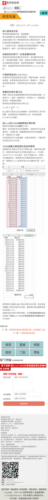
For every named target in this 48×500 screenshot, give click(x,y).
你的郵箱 (7, 394)
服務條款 (42, 489)
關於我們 (5, 489)
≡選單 (43, 13)
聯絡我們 (14, 489)
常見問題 (23, 489)
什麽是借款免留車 (27, 333)
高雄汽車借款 (33, 498)
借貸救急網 (12, 2)
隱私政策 (33, 489)
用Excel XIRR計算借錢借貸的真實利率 (27, 316)
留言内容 (7, 377)
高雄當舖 (22, 498)
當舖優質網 (39, 492)
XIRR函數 (18, 126)
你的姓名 (7, 399)
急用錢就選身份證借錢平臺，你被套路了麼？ (27, 330)
